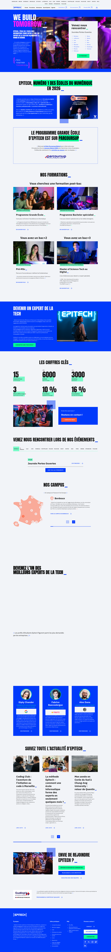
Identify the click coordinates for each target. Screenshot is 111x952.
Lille (75, 40)
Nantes (88, 38)
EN (96, 7)
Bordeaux (76, 36)
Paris (88, 42)
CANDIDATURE (91, 936)
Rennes (89, 44)
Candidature (62, 7)
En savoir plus (21, 229)
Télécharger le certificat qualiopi (48, 897)
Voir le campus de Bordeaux (59, 513)
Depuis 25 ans (23, 321)
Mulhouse (76, 51)
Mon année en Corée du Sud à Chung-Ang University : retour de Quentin (85, 783)
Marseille (76, 44)
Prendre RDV (87, 7)
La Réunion (76, 38)
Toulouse (89, 49)
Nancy (88, 36)
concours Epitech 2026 (51, 148)
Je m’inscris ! (83, 56)
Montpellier (76, 46)
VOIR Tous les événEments (55, 470)
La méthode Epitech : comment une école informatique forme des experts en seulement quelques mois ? (54, 789)
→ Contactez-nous (69, 419)
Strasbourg (89, 46)
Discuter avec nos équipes (70, 878)
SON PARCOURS (24, 731)
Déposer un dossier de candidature (71, 867)
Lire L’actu (19, 827)
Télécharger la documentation (71, 873)
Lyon (75, 42)
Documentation (74, 7)
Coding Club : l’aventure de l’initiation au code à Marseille (25, 781)
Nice (88, 40)
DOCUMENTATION (90, 931)
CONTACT (89, 926)
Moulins (76, 49)
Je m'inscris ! (76, 463)
